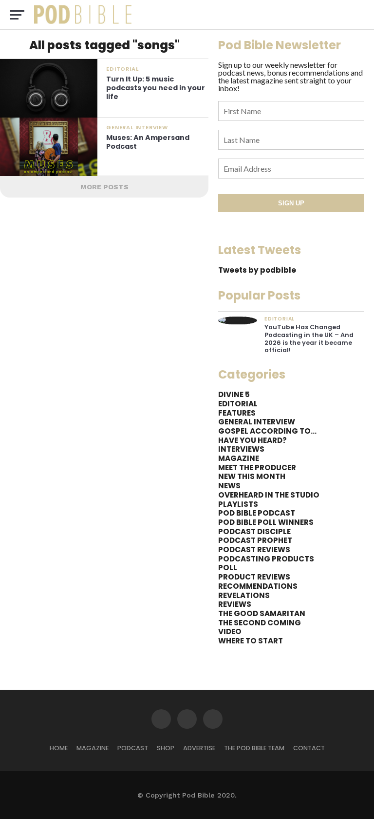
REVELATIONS (244, 595)
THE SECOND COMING (259, 623)
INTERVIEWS (241, 449)
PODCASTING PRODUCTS (266, 559)
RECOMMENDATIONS (258, 586)
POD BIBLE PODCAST (256, 513)
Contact (309, 748)
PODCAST (132, 748)
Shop (165, 748)
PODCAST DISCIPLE (254, 531)
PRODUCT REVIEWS (254, 577)
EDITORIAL (238, 404)
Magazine (92, 748)
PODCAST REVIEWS (254, 549)
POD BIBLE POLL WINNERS (266, 522)
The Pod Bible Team (254, 748)
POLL (227, 567)
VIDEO (230, 631)
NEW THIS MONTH (251, 476)
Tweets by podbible (257, 270)
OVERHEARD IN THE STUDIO (268, 495)
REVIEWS (234, 604)
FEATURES (237, 413)
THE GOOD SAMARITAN (261, 613)
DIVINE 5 (234, 394)
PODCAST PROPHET (255, 540)
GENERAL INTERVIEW (256, 422)
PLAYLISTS (238, 504)
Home (59, 748)
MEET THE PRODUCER (257, 467)
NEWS (229, 485)
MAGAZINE (238, 458)
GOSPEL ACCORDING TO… (267, 431)
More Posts (104, 187)
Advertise (199, 748)
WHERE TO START (250, 641)
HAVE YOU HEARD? (252, 440)
